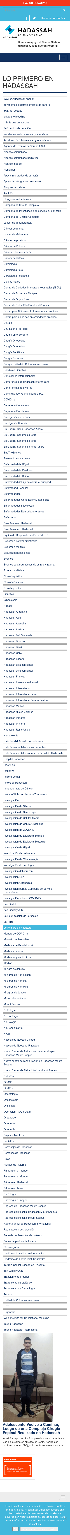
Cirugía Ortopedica (14, 346)
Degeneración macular (17, 405)
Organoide (10, 1117)
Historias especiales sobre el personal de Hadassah (33, 753)
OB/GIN (8, 1082)
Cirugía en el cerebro (16, 334)
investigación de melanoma (19, 853)
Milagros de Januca (15, 992)
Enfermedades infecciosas (19, 505)
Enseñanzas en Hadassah (19, 529)
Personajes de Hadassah (18, 1147)
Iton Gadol (10, 904)
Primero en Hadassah (16, 1182)
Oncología (9, 1105)
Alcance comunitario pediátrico (21, 158)
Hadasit (8, 605)
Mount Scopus (12, 1004)
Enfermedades (12, 493)
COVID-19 (9, 399)
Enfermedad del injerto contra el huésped (27, 482)
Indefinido (9, 765)
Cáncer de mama (14, 228)
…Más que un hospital (16, 122)
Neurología (10, 1022)
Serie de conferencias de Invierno (23, 1235)
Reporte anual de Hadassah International (27, 1223)
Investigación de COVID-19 (19, 829)
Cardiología (10, 264)
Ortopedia (9, 1123)
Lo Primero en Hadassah (18, 927)
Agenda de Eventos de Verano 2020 (24, 146)
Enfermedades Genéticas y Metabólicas (26, 499)
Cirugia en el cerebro (16, 328)
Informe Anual (12, 776)
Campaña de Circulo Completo (21, 205)
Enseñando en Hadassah (18, 523)
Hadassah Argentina (15, 611)
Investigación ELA (14, 877)
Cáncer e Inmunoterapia (17, 252)
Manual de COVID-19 (16, 933)
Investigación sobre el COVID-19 (22, 898)
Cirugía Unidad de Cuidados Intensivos (26, 364)
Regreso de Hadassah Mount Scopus (25, 1206)
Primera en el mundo (16, 1170)
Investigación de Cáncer (17, 806)
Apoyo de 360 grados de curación (23, 181)
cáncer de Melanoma (16, 234)
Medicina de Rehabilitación (19, 945)
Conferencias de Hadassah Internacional (27, 381)
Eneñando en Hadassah (17, 458)
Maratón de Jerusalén (16, 939)
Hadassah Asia (12, 617)
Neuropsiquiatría (13, 1028)
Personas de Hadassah (17, 1153)
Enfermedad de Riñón (16, 476)
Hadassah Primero (14, 723)
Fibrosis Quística (13, 582)
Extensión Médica (14, 570)
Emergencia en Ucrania (17, 417)
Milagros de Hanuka (15, 980)
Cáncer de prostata (15, 240)
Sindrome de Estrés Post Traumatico (24, 1259)
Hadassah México (14, 706)
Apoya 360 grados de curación (21, 175)
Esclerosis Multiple (14, 547)
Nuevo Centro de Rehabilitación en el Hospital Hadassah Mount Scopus (30, 1053)
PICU (7, 1158)
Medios (8, 963)
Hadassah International (17, 688)
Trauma (8, 1294)
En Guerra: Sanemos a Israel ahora (24, 446)
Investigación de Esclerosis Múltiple (24, 835)
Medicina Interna (13, 951)
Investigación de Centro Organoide (23, 824)
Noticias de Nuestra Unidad (19, 1039)
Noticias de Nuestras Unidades (21, 1045)
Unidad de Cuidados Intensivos (21, 1300)
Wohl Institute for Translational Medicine (26, 1318)
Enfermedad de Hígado (17, 464)
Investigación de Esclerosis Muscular (25, 841)
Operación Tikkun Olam (17, 1111)
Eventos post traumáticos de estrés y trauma (29, 564)
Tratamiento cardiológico (18, 1282)
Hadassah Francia (14, 676)
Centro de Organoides (16, 299)
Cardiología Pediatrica (16, 275)
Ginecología (10, 600)
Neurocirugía (11, 1016)
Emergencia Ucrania (15, 423)
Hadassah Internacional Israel (21, 682)
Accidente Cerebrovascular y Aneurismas (27, 140)
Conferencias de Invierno (18, 387)
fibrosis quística (12, 588)
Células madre (12, 281)
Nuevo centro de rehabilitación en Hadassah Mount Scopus (33, 1062)
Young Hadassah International (21, 1329)
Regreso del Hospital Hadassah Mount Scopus (30, 1211)
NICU (7, 1033)
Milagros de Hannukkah (17, 974)
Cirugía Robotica (13, 358)
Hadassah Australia (52, 18)
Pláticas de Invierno (15, 1164)
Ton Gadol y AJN (13, 1270)
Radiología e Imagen (15, 1200)
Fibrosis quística (13, 576)
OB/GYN (8, 1088)
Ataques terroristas (14, 187)
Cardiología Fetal (13, 269)
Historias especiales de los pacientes (25, 747)
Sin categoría (11, 1247)
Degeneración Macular (17, 411)
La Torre (8, 921)
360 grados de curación (17, 128)
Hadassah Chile (13, 653)
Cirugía (8, 323)
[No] (65, 1518)
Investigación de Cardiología (20, 812)
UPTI (7, 1306)
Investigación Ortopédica (18, 882)
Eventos (8, 558)
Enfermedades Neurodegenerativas (24, 511)
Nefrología (10, 1010)
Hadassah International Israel (20, 694)
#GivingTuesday (13, 110)
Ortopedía (9, 1129)
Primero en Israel (13, 1188)
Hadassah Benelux (14, 641)
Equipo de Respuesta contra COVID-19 (26, 535)
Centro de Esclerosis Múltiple (20, 293)
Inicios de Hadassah (15, 782)
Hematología (11, 735)
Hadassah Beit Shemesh (18, 635)
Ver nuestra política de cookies (39, 1529)
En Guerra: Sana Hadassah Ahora (23, 429)
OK (15, 1529)
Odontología (11, 1094)
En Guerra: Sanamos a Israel (20, 435)
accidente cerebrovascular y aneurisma (26, 134)
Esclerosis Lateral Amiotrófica (20, 541)
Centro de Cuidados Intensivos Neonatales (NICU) (32, 287)
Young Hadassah (13, 1323)
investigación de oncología (19, 865)
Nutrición (9, 1076)
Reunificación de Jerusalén (19, 1229)
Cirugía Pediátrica (14, 352)
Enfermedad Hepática (16, 488)
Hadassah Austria (14, 629)
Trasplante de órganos (16, 1276)
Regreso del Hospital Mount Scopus (24, 1217)
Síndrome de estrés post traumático (24, 1253)
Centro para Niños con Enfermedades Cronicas (31, 311)
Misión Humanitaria (15, 998)
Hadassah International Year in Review (26, 700)
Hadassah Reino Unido (17, 729)
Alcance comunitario (15, 152)
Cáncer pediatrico (14, 258)
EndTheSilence (12, 452)
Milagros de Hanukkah (16, 986)
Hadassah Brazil (13, 647)
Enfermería (10, 517)
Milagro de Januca (14, 969)
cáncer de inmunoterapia (18, 222)
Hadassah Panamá (14, 717)
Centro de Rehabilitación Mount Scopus (26, 305)
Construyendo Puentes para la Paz (23, 393)
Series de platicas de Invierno (20, 1241)
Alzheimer (9, 169)
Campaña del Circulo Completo (21, 216)
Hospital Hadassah (14, 759)
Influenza (9, 771)
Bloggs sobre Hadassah (17, 199)
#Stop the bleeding (14, 116)
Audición (8, 193)
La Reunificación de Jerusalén (21, 916)
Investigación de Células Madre (21, 818)
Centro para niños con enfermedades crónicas (30, 317)
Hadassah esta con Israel (18, 670)
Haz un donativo (35, 3)
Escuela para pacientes (17, 552)
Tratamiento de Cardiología (19, 1288)
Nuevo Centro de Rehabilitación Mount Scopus (30, 1070)
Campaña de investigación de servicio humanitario (32, 211)
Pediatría (9, 1141)
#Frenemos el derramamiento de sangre (27, 104)
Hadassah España (14, 659)
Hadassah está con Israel (18, 664)
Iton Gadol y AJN (13, 910)
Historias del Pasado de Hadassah (23, 741)
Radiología (10, 1194)
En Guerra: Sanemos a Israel (20, 440)
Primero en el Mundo (16, 1176)
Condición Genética (15, 370)
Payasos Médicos (14, 1135)
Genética (9, 594)
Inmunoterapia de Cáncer (18, 788)
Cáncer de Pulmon (14, 246)
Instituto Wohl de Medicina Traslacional (26, 794)
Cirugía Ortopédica (14, 340)
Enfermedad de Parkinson (18, 470)
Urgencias (9, 1312)
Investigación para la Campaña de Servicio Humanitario (28, 890)
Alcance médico (13, 163)
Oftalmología (11, 1100)
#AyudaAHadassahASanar (19, 99)
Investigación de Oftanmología (21, 859)
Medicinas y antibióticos (17, 957)
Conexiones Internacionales (19, 376)
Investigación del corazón (18, 871)
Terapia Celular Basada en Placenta (24, 1265)
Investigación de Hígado (17, 847)
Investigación (11, 800)
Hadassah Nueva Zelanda (18, 712)
